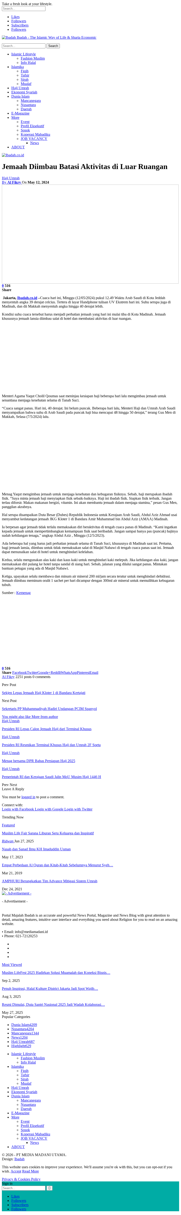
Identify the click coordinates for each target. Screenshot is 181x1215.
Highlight (21, 1046)
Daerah (26, 109)
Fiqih (25, 71)
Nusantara (28, 105)
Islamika (17, 67)
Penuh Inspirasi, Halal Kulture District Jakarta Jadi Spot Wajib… (50, 989)
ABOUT (18, 147)
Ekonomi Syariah (24, 92)
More (15, 118)
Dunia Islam (20, 96)
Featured (8, 825)
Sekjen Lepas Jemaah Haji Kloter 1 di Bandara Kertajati (43, 693)
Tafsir (25, 75)
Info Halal (28, 63)
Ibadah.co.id (27, 298)
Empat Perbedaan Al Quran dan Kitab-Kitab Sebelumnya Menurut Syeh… (57, 865)
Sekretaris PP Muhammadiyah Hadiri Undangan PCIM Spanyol (49, 709)
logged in (28, 797)
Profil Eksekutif (32, 126)
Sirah (25, 79)
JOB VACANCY (34, 139)
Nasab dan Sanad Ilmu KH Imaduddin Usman (36, 849)
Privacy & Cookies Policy (21, 1179)
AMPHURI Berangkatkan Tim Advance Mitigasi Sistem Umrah (49, 881)
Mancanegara (31, 101)
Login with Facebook (18, 809)
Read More (30, 1171)
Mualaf (26, 84)
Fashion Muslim (33, 58)
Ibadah (19, 1159)
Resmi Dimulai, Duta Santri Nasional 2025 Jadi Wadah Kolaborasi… (53, 1005)
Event (25, 122)
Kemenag (23, 593)
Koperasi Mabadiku (35, 134)
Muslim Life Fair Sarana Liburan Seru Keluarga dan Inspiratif (48, 833)
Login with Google (49, 809)
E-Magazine (20, 113)
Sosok (25, 130)
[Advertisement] (90, 357)
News (34, 143)
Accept (16, 1171)
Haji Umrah (20, 88)
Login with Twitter (78, 809)
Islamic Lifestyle (23, 54)
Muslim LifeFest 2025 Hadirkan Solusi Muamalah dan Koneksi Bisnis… (56, 973)
